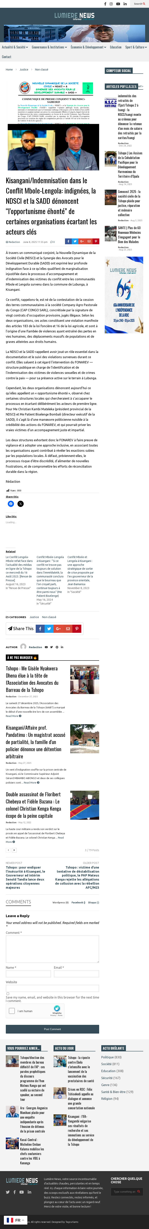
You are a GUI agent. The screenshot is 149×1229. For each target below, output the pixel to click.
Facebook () (79, 902)
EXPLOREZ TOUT (133, 86)
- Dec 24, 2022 (125, 145)
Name (11, 967)
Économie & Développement (87, 47)
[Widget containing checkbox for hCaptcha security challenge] (35, 1011)
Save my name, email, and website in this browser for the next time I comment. (52, 999)
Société (106, 1064)
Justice (34, 617)
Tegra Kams (71, 1222)
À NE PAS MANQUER (20, 657)
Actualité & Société (14, 47)
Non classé (49, 617)
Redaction (14, 242)
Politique (107, 1057)
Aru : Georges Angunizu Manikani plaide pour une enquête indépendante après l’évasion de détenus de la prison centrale (34, 1120)
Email (59, 967)
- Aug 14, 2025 (125, 184)
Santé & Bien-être (113, 1092)
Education (115, 47)
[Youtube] (118, 4)
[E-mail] (89, 241)
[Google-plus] (82, 241)
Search (138, 4)
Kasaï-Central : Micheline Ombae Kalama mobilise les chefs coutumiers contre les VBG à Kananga (32, 1151)
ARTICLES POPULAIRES (121, 86)
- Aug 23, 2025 (125, 250)
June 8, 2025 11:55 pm (35, 242)
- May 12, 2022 (24, 822)
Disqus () (93, 902)
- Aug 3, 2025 (135, 220)
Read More (12, 716)
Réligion (107, 1098)
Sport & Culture (135, 47)
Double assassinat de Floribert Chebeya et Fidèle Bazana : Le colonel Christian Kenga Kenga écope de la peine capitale (33, 804)
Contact (6, 56)
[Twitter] (75, 241)
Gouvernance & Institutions (48, 47)
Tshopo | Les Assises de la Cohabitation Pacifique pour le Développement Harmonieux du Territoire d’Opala (130, 165)
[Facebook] (105, 4)
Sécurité (107, 1078)
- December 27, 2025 (27, 696)
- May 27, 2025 (24, 763)
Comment (14, 932)
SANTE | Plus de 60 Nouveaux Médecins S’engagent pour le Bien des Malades (129, 234)
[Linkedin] (125, 4)
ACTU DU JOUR (64, 1048)
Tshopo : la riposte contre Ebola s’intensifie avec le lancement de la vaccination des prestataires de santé (81, 1069)
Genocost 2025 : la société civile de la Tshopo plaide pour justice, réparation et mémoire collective (129, 203)
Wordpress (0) (61, 902)
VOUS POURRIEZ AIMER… (23, 1048)
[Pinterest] (96, 241)
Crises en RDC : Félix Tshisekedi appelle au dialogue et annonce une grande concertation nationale (81, 1098)
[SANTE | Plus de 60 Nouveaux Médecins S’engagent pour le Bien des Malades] (111, 233)
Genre (105, 1085)
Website (11, 982)
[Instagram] (111, 4)
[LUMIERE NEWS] (74, 16)
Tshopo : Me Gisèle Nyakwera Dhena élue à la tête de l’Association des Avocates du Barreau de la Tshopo (32, 679)
